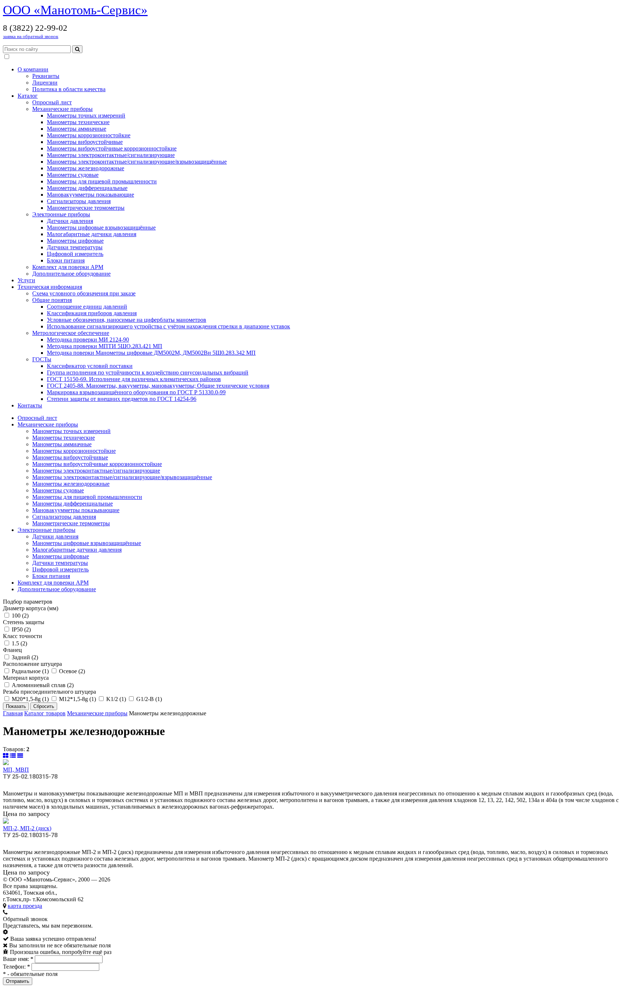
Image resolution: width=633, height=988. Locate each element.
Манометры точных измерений (86, 115)
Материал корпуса (26, 678)
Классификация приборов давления (92, 313)
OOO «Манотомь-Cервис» (75, 10)
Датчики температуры (75, 247)
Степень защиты (23, 622)
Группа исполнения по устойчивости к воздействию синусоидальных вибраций (147, 372)
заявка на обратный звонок (30, 36)
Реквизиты (45, 76)
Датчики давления (70, 221)
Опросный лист (52, 102)
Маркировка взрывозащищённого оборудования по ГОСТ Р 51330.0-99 (136, 392)
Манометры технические (78, 122)
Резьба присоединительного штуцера (49, 692)
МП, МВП (16, 770)
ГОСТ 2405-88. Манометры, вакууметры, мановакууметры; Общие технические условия (158, 386)
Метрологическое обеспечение (70, 333)
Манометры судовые (73, 175)
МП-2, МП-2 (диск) (27, 828)
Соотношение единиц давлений (87, 306)
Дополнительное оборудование (71, 274)
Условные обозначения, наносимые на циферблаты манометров (126, 320)
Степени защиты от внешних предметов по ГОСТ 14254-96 (121, 399)
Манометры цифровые (75, 241)
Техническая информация (50, 287)
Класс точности (22, 636)
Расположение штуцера (32, 664)
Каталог (28, 96)
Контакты (30, 405)
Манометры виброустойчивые (85, 142)
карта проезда (25, 906)
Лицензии (45, 82)
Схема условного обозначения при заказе (84, 293)
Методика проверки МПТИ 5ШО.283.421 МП (104, 346)
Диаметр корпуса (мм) (30, 608)
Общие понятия (52, 300)
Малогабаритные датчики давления (91, 234)
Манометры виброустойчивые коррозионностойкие (112, 148)
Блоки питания (66, 260)
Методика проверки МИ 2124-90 (88, 339)
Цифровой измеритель (75, 254)
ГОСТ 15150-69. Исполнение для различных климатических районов (134, 379)
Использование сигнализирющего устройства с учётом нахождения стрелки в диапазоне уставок (168, 326)
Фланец (12, 650)
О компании (33, 69)
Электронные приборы (61, 214)
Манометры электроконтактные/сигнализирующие (111, 155)
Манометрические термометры (86, 208)
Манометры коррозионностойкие (88, 135)
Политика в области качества (69, 89)
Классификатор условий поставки (90, 366)
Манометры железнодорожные (85, 168)
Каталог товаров (45, 713)
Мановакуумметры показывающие (90, 194)
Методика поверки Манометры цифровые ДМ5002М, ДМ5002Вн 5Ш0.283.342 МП (151, 353)
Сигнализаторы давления (79, 201)
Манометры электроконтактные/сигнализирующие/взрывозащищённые (137, 162)
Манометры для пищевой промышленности (102, 181)
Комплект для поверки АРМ (67, 267)
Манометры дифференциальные (87, 188)
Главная (13, 713)
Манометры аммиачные (76, 129)
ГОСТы (41, 359)
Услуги (26, 280)
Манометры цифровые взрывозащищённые (101, 227)
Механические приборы (62, 109)
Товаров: (14, 749)
